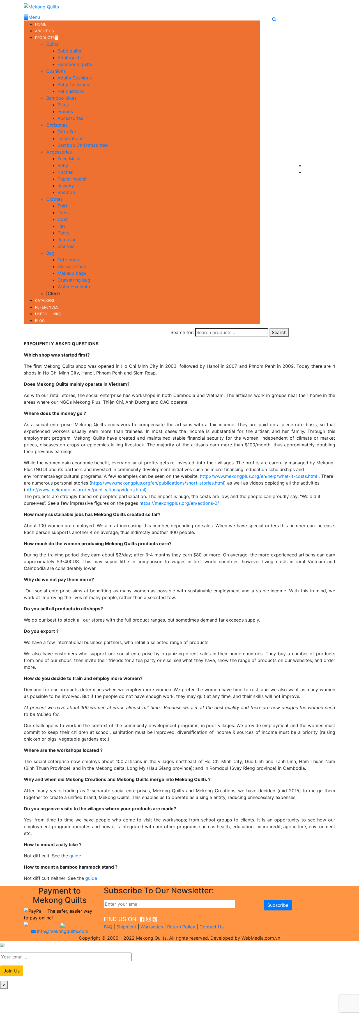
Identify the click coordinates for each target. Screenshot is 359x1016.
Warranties (152, 927)
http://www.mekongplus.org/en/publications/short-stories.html (157, 483)
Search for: (182, 332)
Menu (34, 17)
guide (75, 856)
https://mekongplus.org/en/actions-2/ (179, 503)
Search (279, 332)
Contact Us (211, 927)
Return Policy (181, 927)
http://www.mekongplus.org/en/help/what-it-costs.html (258, 476)
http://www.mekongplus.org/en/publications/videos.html (85, 489)
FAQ (108, 927)
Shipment (126, 927)
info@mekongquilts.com (62, 931)
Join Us (12, 971)
